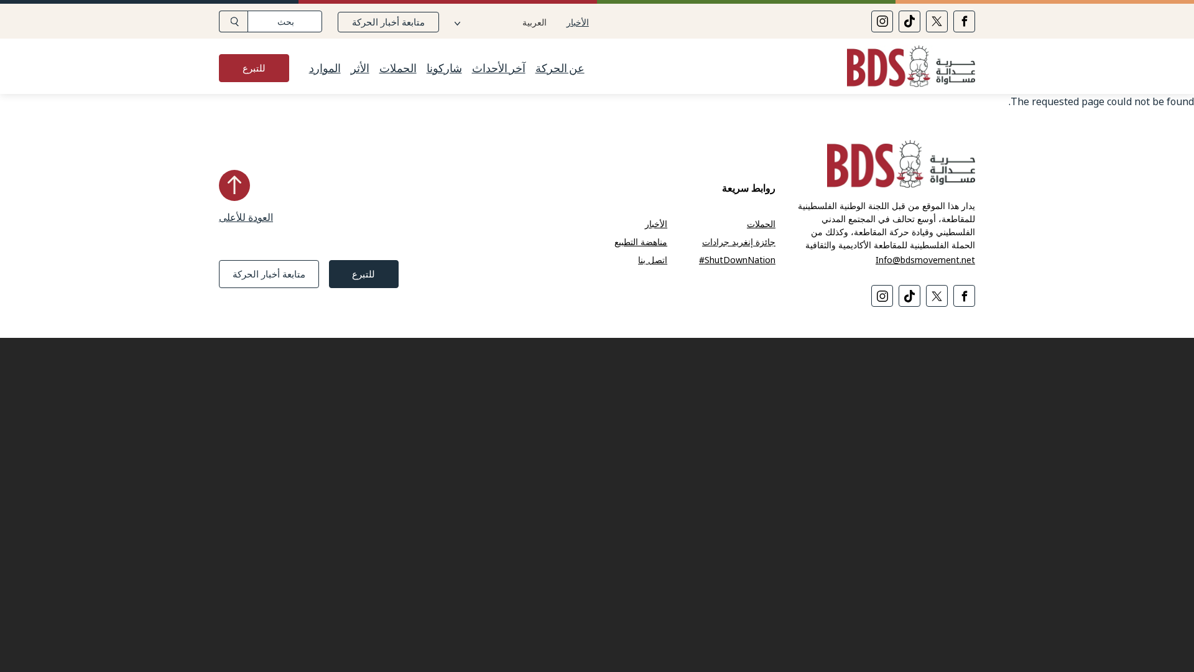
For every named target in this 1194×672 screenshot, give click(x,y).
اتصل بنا (652, 260)
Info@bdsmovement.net (925, 260)
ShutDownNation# (737, 260)
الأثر (360, 68)
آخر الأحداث (498, 68)
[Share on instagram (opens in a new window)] (882, 21)
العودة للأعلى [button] (246, 217)
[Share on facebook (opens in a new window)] (964, 21)
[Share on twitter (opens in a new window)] (937, 21)
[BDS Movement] (906, 68)
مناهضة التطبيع (640, 242)
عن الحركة (560, 68)
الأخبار (578, 22)
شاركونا (444, 68)
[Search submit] (233, 21)
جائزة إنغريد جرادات (738, 242)
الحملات (398, 68)
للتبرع (254, 68)
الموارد (325, 68)
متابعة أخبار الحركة (388, 22)
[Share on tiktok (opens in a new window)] (909, 21)
